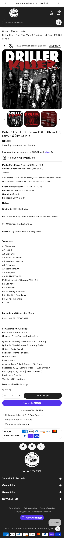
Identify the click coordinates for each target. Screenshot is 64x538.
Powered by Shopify (48, 528)
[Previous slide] (5, 3)
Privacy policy (30, 508)
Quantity (6, 389)
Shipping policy (23, 511)
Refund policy (15, 508)
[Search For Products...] (59, 22)
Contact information (41, 511)
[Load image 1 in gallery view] (15, 119)
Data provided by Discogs (15, 384)
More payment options (32, 410)
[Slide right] (59, 119)
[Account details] (51, 13)
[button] (4, 13)
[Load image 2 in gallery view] (32, 119)
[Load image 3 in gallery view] (49, 119)
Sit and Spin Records (13, 478)
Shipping (6, 145)
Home (5, 31)
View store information (17, 424)
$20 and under (18, 31)
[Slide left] (4, 119)
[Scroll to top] (57, 528)
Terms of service (47, 508)
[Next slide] (58, 3)
